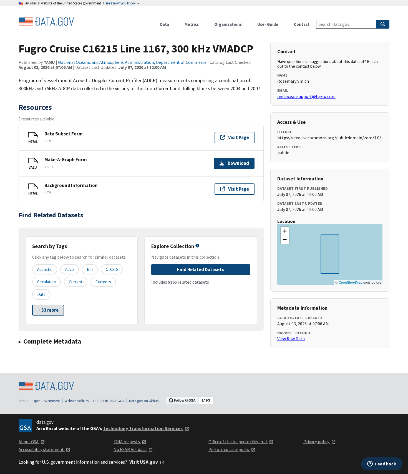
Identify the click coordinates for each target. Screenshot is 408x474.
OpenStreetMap (350, 282)
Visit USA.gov (144, 462)
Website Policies (77, 401)
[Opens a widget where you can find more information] (381, 464)
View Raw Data (291, 338)
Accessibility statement (42, 449)
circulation (46, 281)
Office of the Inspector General (238, 441)
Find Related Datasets (200, 269)
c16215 (112, 269)
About (23, 401)
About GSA (29, 441)
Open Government (46, 401)
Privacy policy (316, 441)
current (75, 281)
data (41, 294)
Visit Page (238, 137)
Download (238, 163)
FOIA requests (127, 441)
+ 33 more (48, 310)
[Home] (46, 21)
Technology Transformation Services (143, 428)
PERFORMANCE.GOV (108, 401)
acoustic (44, 269)
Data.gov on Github (144, 401)
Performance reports (229, 449)
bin (90, 269)
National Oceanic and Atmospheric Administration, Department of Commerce (132, 62)
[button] (285, 231)
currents (103, 281)
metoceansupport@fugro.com (306, 96)
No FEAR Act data (130, 449)
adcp (69, 269)
